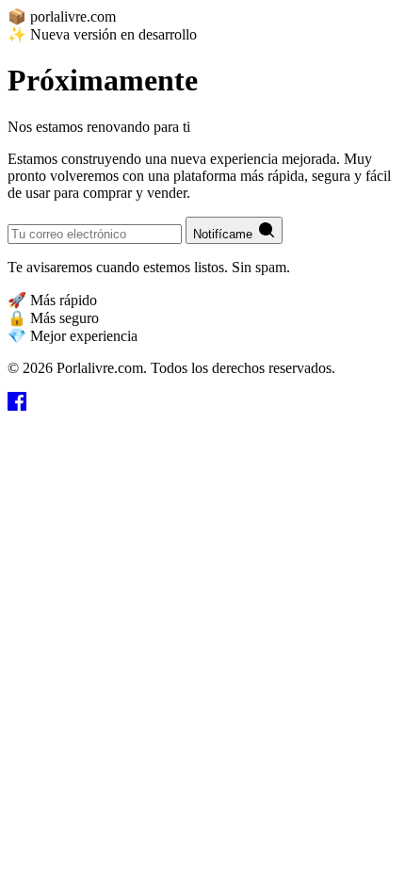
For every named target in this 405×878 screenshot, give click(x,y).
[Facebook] (17, 406)
